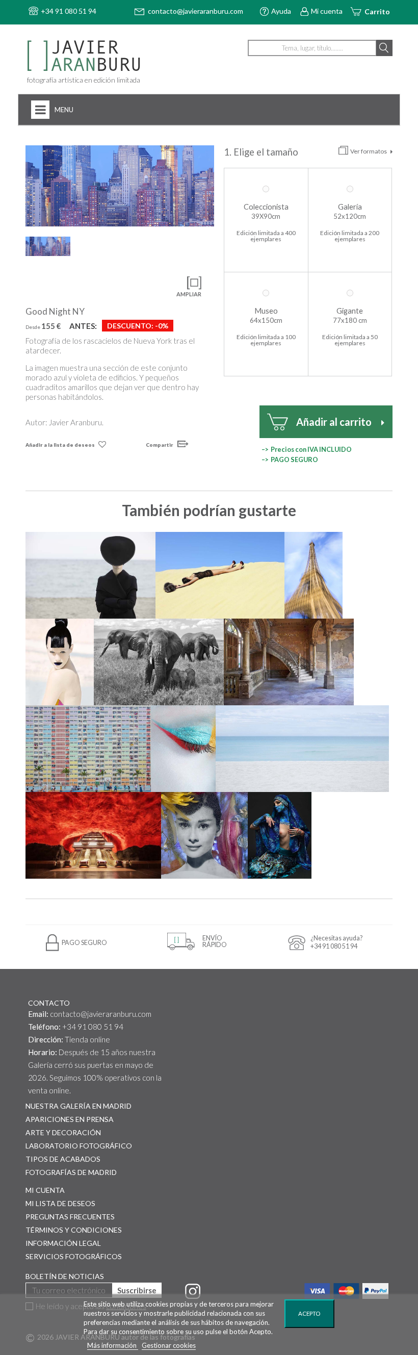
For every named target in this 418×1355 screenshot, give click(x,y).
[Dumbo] (159, 662)
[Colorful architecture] (88, 748)
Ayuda (281, 11)
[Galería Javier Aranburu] (94, 56)
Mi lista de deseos (60, 1203)
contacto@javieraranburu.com (100, 1013)
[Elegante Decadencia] (289, 662)
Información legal (63, 1243)
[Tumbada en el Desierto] (219, 575)
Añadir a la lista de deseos (60, 445)
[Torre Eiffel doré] (313, 575)
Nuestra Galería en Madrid (78, 1106)
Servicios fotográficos (73, 1256)
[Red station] (93, 835)
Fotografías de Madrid (71, 1172)
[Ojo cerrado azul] (183, 748)
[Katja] (59, 662)
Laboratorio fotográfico (78, 1145)
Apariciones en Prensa (69, 1119)
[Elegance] (90, 575)
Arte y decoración (63, 1132)
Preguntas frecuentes (70, 1216)
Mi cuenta (327, 11)
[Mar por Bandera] (302, 748)
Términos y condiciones (73, 1229)
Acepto (309, 1313)
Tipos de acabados (62, 1159)
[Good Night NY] (119, 185)
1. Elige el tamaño (262, 152)
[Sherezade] (279, 835)
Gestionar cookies (169, 1345)
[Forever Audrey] (204, 835)
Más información (112, 1345)
